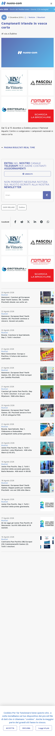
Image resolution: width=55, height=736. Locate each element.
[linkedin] (35, 222)
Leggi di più (43, 728)
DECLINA (26, 728)
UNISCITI (28, 174)
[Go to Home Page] (25, 17)
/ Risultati (40, 17)
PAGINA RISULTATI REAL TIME (19, 147)
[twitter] (28, 222)
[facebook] (15, 222)
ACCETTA (10, 728)
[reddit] (22, 222)
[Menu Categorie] (51, 2)
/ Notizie (30, 17)
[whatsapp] (48, 222)
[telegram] (41, 222)
